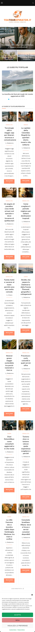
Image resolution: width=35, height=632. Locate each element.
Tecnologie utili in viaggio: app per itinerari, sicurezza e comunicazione (17, 46)
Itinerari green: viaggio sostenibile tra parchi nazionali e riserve (9, 363)
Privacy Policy (21, 629)
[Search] (33, 3)
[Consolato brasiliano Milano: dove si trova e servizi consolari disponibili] (25, 508)
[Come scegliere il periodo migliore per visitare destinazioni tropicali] (25, 192)
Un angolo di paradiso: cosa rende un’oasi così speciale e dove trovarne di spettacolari (9, 212)
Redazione (10, 143)
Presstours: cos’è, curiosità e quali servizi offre (26, 361)
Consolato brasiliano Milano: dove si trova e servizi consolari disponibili (26, 527)
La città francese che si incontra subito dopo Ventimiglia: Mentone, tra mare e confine (9, 529)
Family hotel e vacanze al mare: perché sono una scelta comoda (9, 57)
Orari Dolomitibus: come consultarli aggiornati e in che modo (9, 443)
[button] (32, 595)
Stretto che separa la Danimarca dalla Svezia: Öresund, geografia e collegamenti (26, 287)
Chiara (10, 295)
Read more (9, 181)
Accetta (17, 615)
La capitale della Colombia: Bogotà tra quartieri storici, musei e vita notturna (26, 136)
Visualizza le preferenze (17, 626)
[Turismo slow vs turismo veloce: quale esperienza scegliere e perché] (25, 425)
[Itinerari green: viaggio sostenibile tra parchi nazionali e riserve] (9, 344)
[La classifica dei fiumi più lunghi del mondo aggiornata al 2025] (17, 80)
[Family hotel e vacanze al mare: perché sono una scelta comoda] (9, 268)
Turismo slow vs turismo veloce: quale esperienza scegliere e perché (25, 445)
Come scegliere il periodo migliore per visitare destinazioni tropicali (26, 211)
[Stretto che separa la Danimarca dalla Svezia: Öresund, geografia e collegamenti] (25, 268)
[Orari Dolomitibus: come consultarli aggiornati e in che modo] (9, 425)
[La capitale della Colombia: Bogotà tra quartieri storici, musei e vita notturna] (25, 116)
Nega (17, 620)
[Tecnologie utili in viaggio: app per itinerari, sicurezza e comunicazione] (17, 38)
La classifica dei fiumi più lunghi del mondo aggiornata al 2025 (17, 95)
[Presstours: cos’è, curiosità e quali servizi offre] (25, 344)
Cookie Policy (13, 629)
